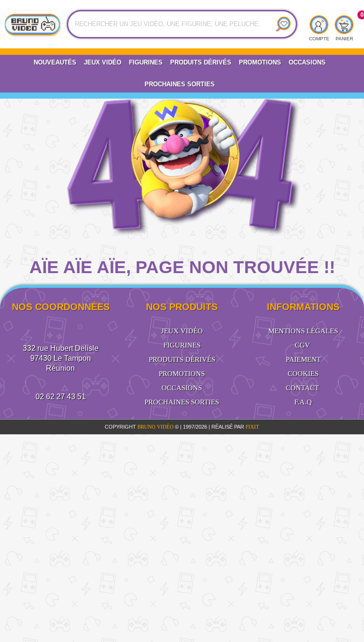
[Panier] (344, 25)
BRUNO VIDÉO (156, 427)
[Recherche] (280, 24)
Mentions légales (303, 331)
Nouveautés (55, 62)
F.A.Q (303, 402)
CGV (302, 345)
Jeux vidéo (102, 62)
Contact (302, 388)
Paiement (303, 359)
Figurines (146, 62)
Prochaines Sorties (180, 84)
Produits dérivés (200, 62)
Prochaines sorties (182, 402)
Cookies (303, 373)
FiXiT (252, 427)
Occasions (307, 62)
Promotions (260, 62)
